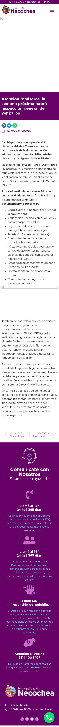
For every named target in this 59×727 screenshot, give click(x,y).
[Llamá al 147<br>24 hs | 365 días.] (29, 494)
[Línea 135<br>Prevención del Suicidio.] (29, 589)
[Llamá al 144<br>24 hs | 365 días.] (29, 540)
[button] (52, 10)
